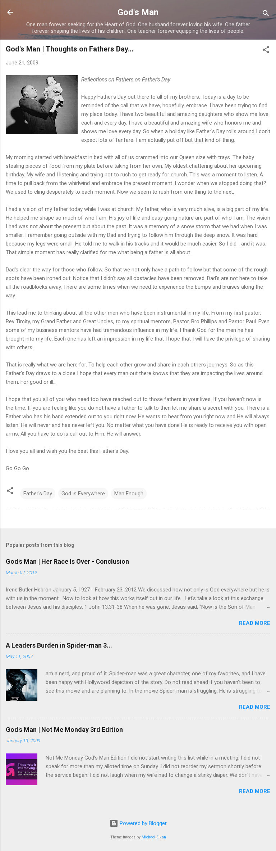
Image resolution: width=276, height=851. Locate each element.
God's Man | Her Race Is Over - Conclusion (67, 561)
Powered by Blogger (142, 823)
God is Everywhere (83, 493)
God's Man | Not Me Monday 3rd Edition (64, 729)
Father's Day (37, 493)
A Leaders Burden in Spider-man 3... (59, 645)
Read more (254, 623)
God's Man (138, 12)
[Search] (266, 15)
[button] (266, 51)
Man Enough (128, 493)
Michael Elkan (154, 837)
